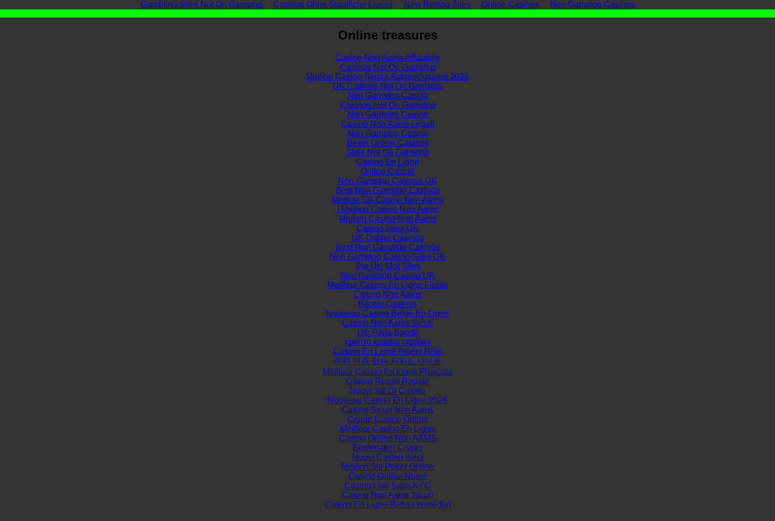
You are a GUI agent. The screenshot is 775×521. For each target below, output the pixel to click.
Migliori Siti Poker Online (387, 466)
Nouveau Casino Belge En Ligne (387, 313)
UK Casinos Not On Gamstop (387, 86)
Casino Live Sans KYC (387, 485)
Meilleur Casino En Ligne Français (387, 371)
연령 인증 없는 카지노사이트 (387, 361)
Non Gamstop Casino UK (387, 275)
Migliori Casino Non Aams (388, 218)
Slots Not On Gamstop (387, 152)
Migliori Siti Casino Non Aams (387, 199)
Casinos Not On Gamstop (387, 67)
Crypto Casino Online (387, 419)
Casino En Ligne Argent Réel (387, 351)
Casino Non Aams (388, 294)
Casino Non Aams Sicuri (387, 322)
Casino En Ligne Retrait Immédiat (388, 504)
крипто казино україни (388, 341)
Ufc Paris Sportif (387, 332)
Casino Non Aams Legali (387, 123)
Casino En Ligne (387, 161)
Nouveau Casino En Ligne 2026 (387, 400)
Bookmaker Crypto (387, 447)
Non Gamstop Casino (387, 95)
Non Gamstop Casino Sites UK (387, 256)
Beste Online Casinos (388, 142)
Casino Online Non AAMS (388, 438)
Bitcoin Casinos (387, 303)
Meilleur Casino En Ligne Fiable (387, 284)
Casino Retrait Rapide (387, 381)
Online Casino (387, 171)
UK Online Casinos (388, 237)
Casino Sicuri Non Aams (387, 409)
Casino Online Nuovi (387, 476)
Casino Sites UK (387, 228)
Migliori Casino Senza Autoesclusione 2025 (387, 76)
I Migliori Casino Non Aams (388, 209)
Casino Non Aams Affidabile (387, 57)
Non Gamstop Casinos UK (387, 180)
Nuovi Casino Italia (387, 457)
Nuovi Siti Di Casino (387, 390)
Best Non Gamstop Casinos (388, 190)
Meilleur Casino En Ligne (387, 428)
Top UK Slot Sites (388, 266)
